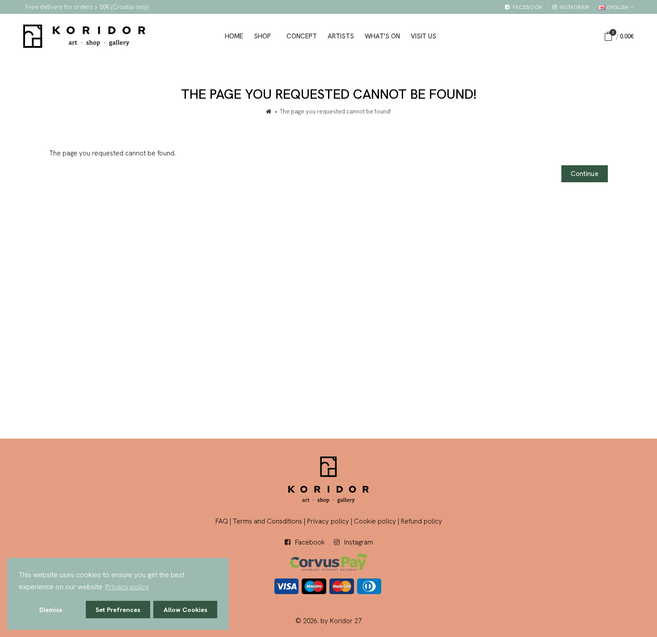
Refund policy (421, 521)
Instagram (358, 542)
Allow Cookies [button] (185, 610)
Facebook (310, 542)
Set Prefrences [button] (118, 610)
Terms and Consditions (267, 521)
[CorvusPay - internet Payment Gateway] (328, 561)
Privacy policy (328, 521)
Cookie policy (375, 521)
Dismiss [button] (50, 610)
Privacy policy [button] (127, 586)
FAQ (221, 521)
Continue (584, 173)
